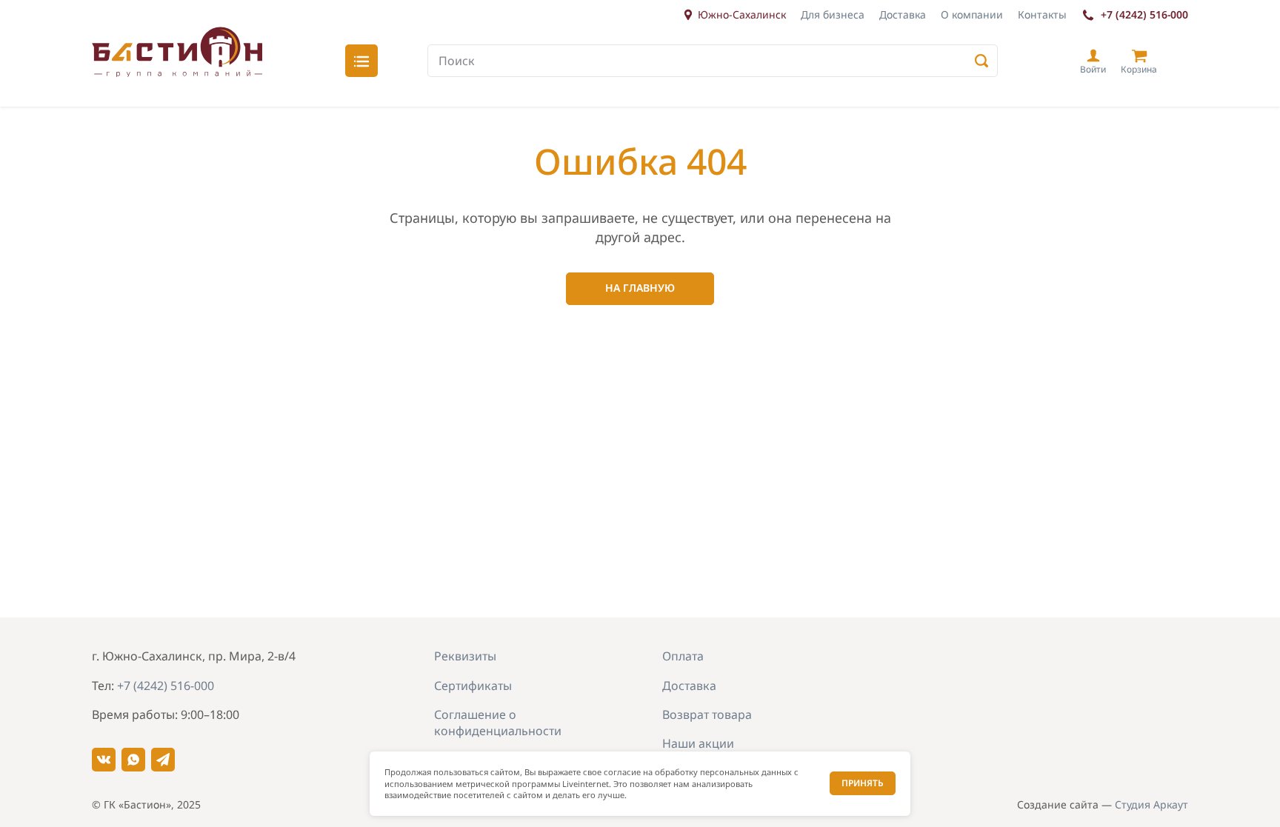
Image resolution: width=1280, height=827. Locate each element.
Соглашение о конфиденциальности (497, 722)
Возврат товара (707, 714)
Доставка (902, 14)
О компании (972, 14)
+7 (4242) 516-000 (1144, 14)
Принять (862, 783)
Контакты (1042, 14)
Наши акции (698, 743)
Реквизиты (465, 656)
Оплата (683, 656)
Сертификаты (473, 685)
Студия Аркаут (1151, 804)
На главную (640, 288)
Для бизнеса (832, 14)
